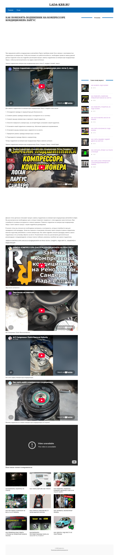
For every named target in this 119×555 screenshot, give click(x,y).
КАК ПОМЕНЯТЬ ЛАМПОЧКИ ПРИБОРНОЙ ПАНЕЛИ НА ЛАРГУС (101, 97)
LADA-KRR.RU (59, 4)
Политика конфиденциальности (59, 550)
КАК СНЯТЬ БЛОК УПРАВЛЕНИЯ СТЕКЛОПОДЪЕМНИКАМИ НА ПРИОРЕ (100, 162)
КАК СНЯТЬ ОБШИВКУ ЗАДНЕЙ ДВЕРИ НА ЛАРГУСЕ (100, 140)
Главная (10, 10)
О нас (18, 10)
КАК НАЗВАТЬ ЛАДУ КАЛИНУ (99, 85)
